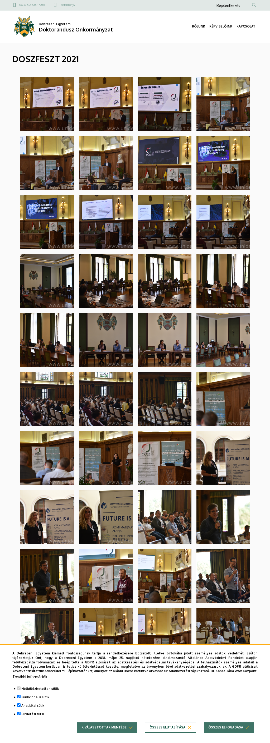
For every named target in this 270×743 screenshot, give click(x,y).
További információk (29, 677)
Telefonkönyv (67, 4)
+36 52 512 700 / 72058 (32, 4)
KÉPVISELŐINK (220, 26)
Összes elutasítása (167, 727)
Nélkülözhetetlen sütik (40, 689)
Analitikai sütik (32, 706)
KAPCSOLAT (246, 26)
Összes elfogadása (225, 727)
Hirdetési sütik (32, 714)
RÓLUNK (198, 26)
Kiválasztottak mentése (104, 727)
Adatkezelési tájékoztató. (189, 671)
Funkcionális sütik (35, 697)
